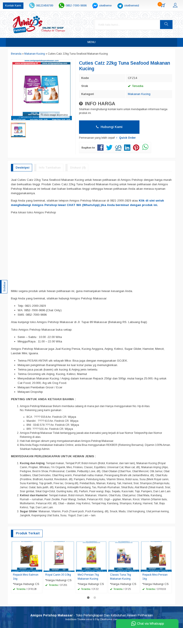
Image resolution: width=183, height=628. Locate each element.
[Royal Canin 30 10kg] (59, 556)
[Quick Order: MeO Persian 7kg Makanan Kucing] (104, 568)
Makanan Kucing (139, 94)
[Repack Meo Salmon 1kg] (26, 556)
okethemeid (131, 5)
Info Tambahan (50, 167)
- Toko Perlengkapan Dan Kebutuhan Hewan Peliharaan (91, 615)
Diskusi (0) (77, 167)
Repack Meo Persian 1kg (155, 576)
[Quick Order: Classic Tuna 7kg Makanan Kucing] (136, 568)
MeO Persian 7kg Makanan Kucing (88, 576)
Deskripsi (22, 167)
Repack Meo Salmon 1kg (25, 576)
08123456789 (44, 5)
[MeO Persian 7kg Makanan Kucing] (91, 556)
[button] (166, 24)
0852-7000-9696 (76, 5)
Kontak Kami (13, 5)
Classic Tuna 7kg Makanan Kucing (120, 576)
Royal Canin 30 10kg (58, 574)
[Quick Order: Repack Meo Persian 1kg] (169, 568)
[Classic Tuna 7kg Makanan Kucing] (123, 556)
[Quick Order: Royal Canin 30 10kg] (72, 568)
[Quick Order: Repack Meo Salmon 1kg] (39, 568)
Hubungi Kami (111, 127)
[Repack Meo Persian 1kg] (156, 556)
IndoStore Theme (75, 619)
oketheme (105, 5)
